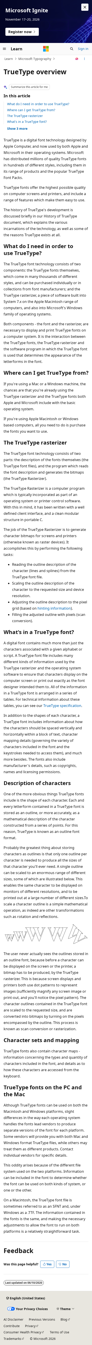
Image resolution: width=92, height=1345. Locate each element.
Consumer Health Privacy (22, 1332)
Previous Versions (42, 1319)
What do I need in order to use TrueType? (38, 104)
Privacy (30, 1326)
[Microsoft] (46, 49)
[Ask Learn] (77, 58)
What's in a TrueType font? (27, 121)
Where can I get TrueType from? (31, 110)
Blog (64, 1319)
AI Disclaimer (13, 1319)
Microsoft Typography (34, 59)
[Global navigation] (4, 49)
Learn (8, 59)
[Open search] (71, 49)
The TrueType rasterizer (25, 116)
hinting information (54, 608)
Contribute (12, 1326)
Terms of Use (59, 1332)
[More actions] (84, 58)
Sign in (83, 49)
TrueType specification (62, 705)
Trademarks (12, 1338)
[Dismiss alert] (84, 7)
